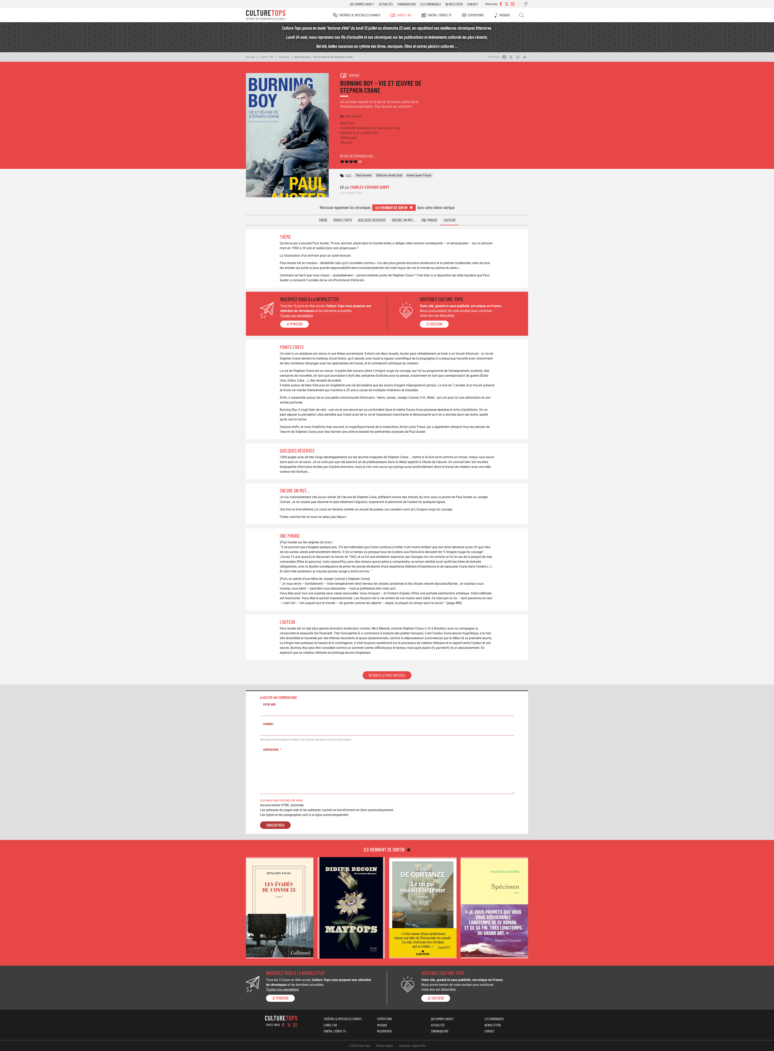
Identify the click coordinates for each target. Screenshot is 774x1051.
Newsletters (454, 4)
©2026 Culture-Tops (359, 1045)
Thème (323, 220)
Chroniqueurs (406, 4)
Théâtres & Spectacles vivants (359, 15)
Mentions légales (384, 1045)
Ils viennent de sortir (391, 207)
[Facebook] (283, 1025)
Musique (504, 15)
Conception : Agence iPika (412, 1045)
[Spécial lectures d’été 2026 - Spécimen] (494, 908)
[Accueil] (265, 15)
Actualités (386, 4)
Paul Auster (363, 175)
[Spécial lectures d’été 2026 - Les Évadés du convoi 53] (279, 908)
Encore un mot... (403, 220)
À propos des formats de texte (281, 800)
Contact (472, 4)
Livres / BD (403, 15)
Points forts (342, 220)
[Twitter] (289, 1025)
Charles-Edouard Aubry (369, 186)
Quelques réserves (372, 220)
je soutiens (434, 324)
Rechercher (521, 15)
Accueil (250, 57)
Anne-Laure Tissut (419, 175)
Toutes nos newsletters (296, 316)
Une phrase (429, 220)
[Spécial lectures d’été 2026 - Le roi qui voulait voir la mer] (423, 908)
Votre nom (269, 704)
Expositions (476, 15)
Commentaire (271, 749)
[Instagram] (294, 1025)
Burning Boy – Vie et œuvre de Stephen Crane (323, 57)
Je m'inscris (294, 324)
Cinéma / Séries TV (439, 15)
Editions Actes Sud (389, 175)
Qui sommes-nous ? (362, 4)
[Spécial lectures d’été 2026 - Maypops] (351, 908)
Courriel (268, 724)
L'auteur (449, 220)
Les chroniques (430, 4)
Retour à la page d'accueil (387, 675)
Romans (284, 57)
